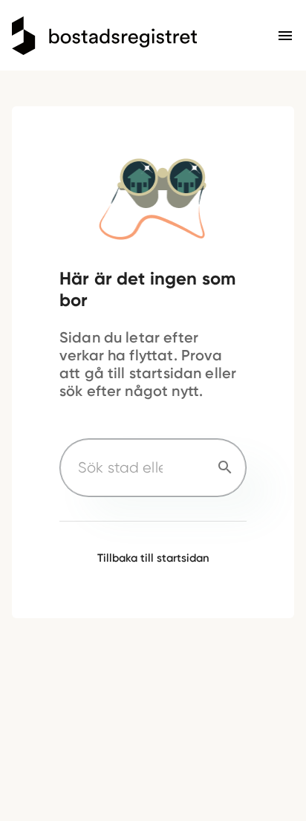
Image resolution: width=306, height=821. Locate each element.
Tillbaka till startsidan (153, 558)
